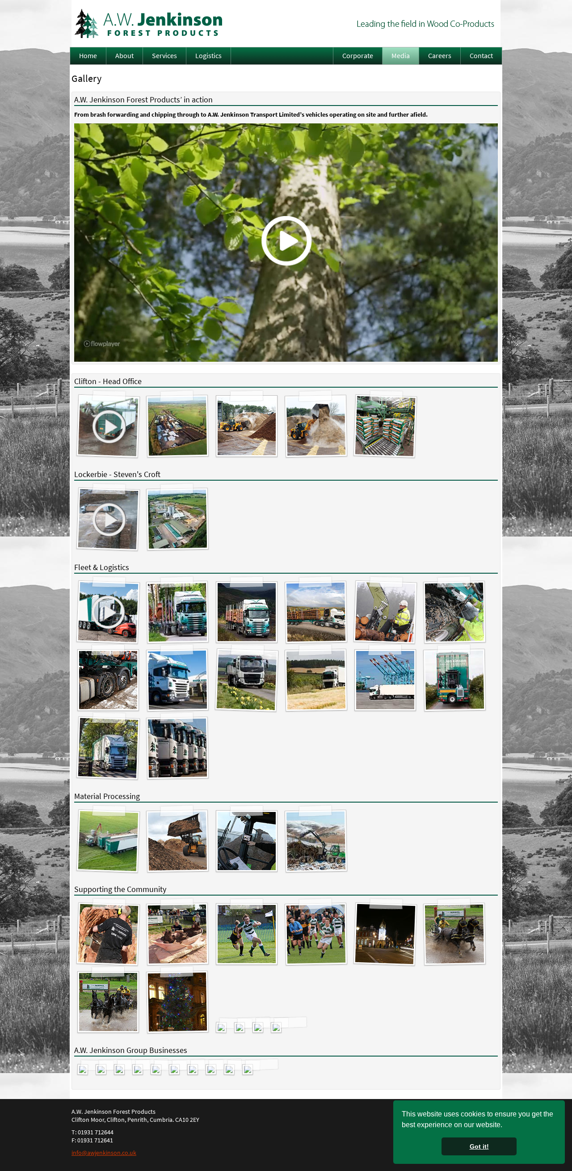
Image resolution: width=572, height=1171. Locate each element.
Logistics (208, 55)
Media (400, 55)
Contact (481, 55)
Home (88, 55)
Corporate (357, 55)
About (124, 55)
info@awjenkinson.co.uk (104, 1153)
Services (164, 55)
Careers (439, 55)
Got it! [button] (479, 1146)
